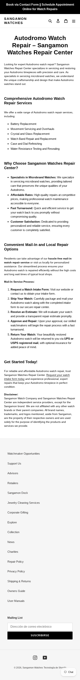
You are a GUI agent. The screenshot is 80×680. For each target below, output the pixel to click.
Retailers (12, 483)
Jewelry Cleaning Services (23, 502)
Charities (12, 551)
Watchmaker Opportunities (23, 453)
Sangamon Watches (15, 21)
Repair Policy (15, 561)
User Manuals (16, 600)
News (11, 542)
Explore (12, 522)
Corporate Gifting (17, 512)
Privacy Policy (16, 571)
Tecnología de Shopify (55, 667)
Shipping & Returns (19, 581)
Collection (13, 532)
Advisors (12, 473)
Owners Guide (16, 591)
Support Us (14, 463)
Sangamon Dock (17, 492)
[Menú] (74, 21)
